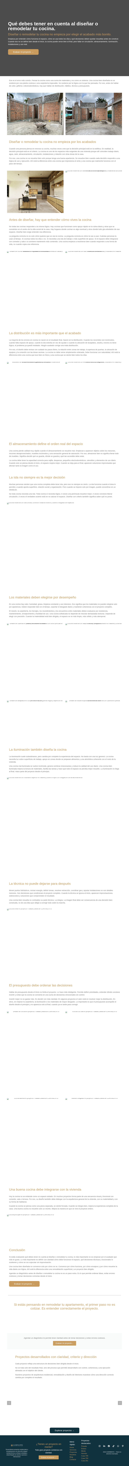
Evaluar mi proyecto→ (64, 1343)
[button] (9, 1403)
